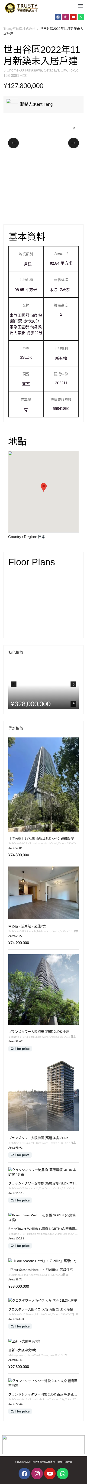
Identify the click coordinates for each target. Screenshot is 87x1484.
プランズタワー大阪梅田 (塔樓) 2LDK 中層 (38, 1032)
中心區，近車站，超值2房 (27, 926)
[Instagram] (65, 17)
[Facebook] (58, 17)
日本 (41, 537)
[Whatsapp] (81, 17)
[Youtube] (73, 17)
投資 (70, 664)
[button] (80, 6)
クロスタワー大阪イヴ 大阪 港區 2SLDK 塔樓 (40, 1309)
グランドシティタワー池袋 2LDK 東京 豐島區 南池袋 (46, 1394)
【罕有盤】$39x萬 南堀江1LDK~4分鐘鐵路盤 (41, 838)
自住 (70, 672)
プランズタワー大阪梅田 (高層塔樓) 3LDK (38, 1138)
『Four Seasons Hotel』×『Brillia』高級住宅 (40, 1270)
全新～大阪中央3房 (22, 1350)
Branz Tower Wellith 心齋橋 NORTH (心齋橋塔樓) (43, 1229)
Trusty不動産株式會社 (19, 29)
